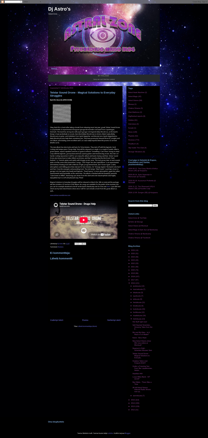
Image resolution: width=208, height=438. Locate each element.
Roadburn (132, 144)
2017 (133, 280)
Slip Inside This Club (136, 148)
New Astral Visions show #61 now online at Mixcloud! (142, 343)
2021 (133, 267)
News (130, 132)
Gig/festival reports (135, 116)
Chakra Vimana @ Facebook (139, 238)
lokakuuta (137, 292)
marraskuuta (138, 289)
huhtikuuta (137, 312)
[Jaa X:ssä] (80, 244)
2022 (133, 263)
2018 (133, 276)
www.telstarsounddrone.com (60, 195)
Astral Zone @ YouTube (137, 218)
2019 (133, 273)
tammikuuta (137, 396)
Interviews (132, 124)
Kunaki (130, 128)
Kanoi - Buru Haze (139, 338)
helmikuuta (137, 319)
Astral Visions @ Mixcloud (138, 226)
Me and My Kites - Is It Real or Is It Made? (141, 333)
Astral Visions (133, 100)
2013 (133, 406)
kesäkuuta (137, 306)
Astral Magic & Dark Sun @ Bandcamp (143, 230)
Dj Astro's (59, 9)
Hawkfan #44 (138, 374)
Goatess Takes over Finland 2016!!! (140, 362)
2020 (133, 270)
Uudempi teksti (56, 320)
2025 (133, 253)
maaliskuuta (138, 315)
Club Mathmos (133, 112)
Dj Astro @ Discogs (135, 222)
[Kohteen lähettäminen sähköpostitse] (76, 244)
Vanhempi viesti (114, 320)
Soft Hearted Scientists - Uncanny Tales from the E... (142, 327)
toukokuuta (137, 309)
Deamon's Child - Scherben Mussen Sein (142, 349)
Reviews (60, 247)
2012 (133, 410)
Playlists (131, 136)
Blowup (131, 104)
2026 (133, 250)
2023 (133, 260)
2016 (133, 283)
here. (108, 186)
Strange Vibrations (135, 152)
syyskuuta (137, 296)
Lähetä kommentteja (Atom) (87, 326)
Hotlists (131, 120)
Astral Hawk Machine (136, 92)
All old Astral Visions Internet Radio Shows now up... (142, 390)
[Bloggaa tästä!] (78, 244)
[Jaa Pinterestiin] (85, 244)
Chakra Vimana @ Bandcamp (139, 234)
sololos (110, 433)
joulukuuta (137, 286)
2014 (133, 403)
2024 (133, 257)
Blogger (127, 433)
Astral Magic (133, 96)
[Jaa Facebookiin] (82, 244)
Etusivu (85, 320)
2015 (133, 400)
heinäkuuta (137, 302)
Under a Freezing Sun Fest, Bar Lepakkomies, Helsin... (142, 368)
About (54, 69)
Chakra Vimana (134, 108)
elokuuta (136, 299)
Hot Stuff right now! (140, 322)
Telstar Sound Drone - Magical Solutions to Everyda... (141, 356)
